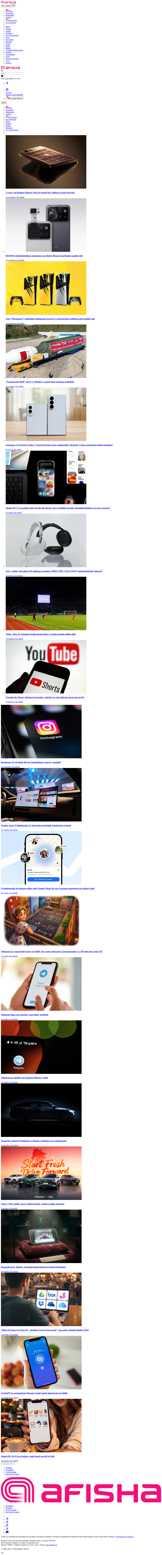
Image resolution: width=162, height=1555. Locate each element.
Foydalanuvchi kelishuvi (124, 1537)
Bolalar (8, 29)
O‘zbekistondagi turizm (14, 50)
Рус (3, 6)
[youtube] (7, 1533)
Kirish (8, 6)
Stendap (9, 42)
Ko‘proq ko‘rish (7, 1464)
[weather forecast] (83, 85)
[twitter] (7, 1529)
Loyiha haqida (11, 1472)
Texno (8, 44)
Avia (7, 61)
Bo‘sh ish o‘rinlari (12, 1474)
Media (8, 48)
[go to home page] (8, 3)
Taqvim (8, 63)
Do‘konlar (9, 40)
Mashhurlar (10, 15)
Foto (7, 37)
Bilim (8, 27)
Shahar (8, 31)
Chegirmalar (10, 54)
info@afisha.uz (51, 1545)
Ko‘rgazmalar (11, 23)
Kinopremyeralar (12, 59)
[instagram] (7, 1526)
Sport (8, 57)
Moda (8, 46)
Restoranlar (12, 20)
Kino (10, 11)
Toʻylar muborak (12, 35)
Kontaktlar (10, 1470)
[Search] (13, 5)
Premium (9, 33)
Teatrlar (8, 17)
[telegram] (7, 1519)
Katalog (9, 52)
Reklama (9, 1468)
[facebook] (7, 1523)
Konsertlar (10, 13)
